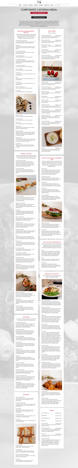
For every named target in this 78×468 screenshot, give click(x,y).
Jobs (51, 5)
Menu (20, 5)
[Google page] (59, 5)
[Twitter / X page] (54, 5)
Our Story (30, 5)
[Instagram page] (57, 5)
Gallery (25, 5)
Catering (41, 5)
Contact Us (46, 5)
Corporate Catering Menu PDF (39, 12)
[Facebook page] (55, 5)
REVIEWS (36, 5)
